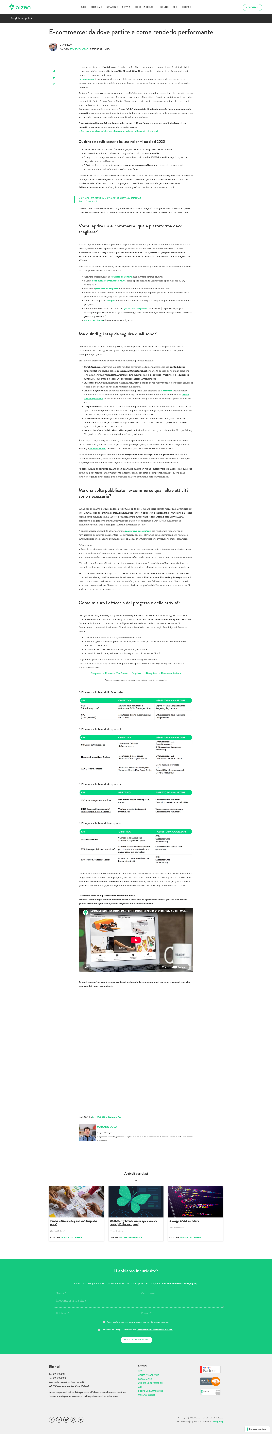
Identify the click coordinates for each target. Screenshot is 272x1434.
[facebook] (54, 71)
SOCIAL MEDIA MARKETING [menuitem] (150, 1391)
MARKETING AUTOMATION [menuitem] (150, 1383)
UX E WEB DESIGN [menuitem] (146, 1395)
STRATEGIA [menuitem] (112, 7)
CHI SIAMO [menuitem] (96, 7)
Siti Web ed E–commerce (106, 1117)
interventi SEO (97, 448)
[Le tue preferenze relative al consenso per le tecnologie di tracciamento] (257, 1429)
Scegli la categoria (21, 18)
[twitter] (54, 78)
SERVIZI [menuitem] (126, 7)
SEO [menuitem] (175, 7)
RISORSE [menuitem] (186, 7)
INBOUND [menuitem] (163, 7)
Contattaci (252, 7)
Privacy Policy (217, 1421)
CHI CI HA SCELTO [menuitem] (144, 7)
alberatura (166, 390)
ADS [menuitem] (140, 1387)
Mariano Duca (79, 48)
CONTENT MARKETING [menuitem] (148, 1375)
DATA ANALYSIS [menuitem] (145, 1379)
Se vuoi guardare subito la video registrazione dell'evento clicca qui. (119, 131)
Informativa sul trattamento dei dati (155, 1330)
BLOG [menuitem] (84, 7)
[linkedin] (54, 84)
